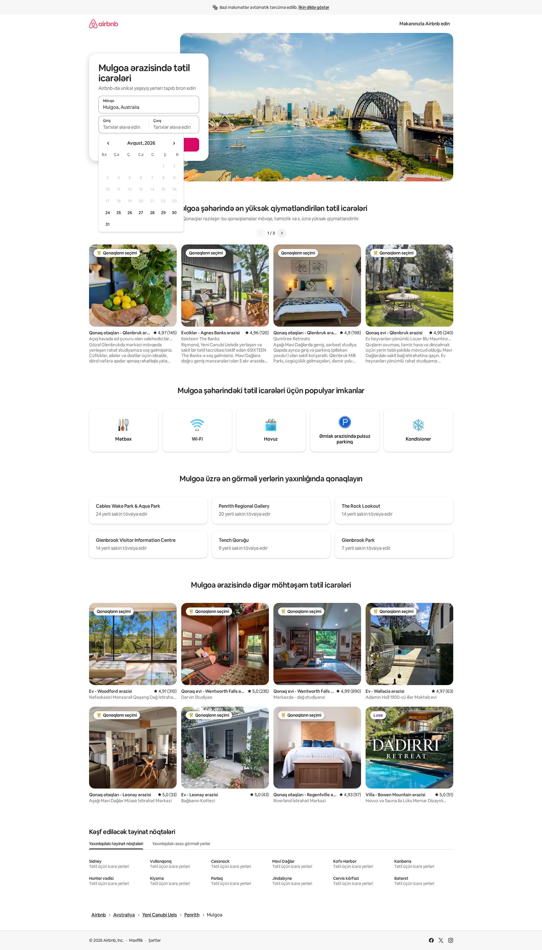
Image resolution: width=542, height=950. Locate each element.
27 (141, 212)
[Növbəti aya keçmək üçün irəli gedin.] (174, 143)
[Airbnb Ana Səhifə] (103, 24)
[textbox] (123, 127)
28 (152, 212)
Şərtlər (155, 940)
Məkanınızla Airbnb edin (424, 24)
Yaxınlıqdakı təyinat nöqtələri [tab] (116, 843)
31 (108, 224)
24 (107, 212)
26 (129, 212)
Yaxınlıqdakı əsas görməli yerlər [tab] (181, 843)
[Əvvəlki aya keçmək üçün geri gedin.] (108, 143)
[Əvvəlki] (260, 233)
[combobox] (149, 107)
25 (118, 212)
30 (174, 212)
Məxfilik (136, 940)
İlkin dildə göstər (313, 7)
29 (163, 212)
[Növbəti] (281, 233)
